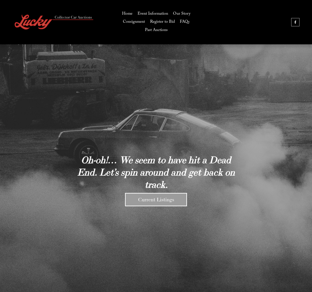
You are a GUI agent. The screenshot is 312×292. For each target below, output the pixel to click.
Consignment (134, 22)
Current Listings (156, 199)
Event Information (153, 14)
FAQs (185, 22)
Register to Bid (162, 22)
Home (127, 14)
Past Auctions (156, 30)
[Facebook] (295, 22)
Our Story (181, 14)
